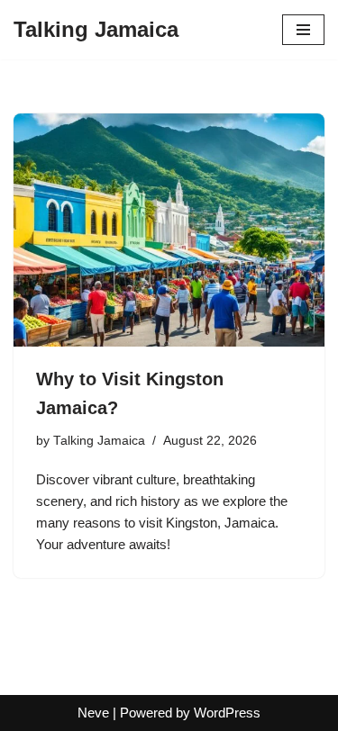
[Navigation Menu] (303, 29)
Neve (93, 712)
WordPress (227, 712)
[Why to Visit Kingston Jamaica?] (169, 230)
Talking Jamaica (99, 440)
